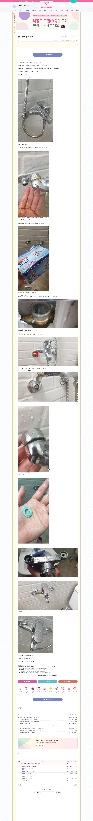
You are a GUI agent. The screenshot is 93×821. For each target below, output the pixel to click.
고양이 (68, 763)
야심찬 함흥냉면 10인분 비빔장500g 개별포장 (28, 719)
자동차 (77, 10)
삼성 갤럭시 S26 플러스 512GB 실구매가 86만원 (28, 717)
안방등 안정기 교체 (27, 773)
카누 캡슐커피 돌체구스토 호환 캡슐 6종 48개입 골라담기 (29, 730)
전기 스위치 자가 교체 (28, 776)
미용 (61, 10)
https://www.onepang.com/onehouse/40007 (36, 668)
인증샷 (20, 10)
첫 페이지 (44, 789)
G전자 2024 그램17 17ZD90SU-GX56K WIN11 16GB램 (30, 728)
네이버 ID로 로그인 (16, 1)
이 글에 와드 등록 (48, 54)
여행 (67, 10)
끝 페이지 (50, 789)
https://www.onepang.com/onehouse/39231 (44, 666)
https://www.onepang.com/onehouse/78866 (35, 669)
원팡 (18, 40)
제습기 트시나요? (25, 780)
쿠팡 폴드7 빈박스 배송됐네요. (25, 723)
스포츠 (50, 10)
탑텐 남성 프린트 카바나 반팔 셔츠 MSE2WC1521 (28, 721)
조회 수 (76, 761)
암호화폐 (27, 10)
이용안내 (25, 1)
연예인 (56, 10)
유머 (45, 10)
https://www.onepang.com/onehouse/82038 (39, 672)
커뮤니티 (34, 10)
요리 (72, 10)
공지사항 (31, 1)
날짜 (72, 761)
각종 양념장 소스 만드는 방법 (29, 771)
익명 (40, 10)
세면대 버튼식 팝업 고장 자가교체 (30, 766)
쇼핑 (15, 10)
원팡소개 (28, 1)
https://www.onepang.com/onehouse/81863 (36, 671)
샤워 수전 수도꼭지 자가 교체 (25, 37)
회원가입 (21, 1)
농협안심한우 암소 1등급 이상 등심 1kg (26, 732)
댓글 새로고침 (40, 745)
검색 (59, 792)
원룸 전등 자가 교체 (27, 778)
